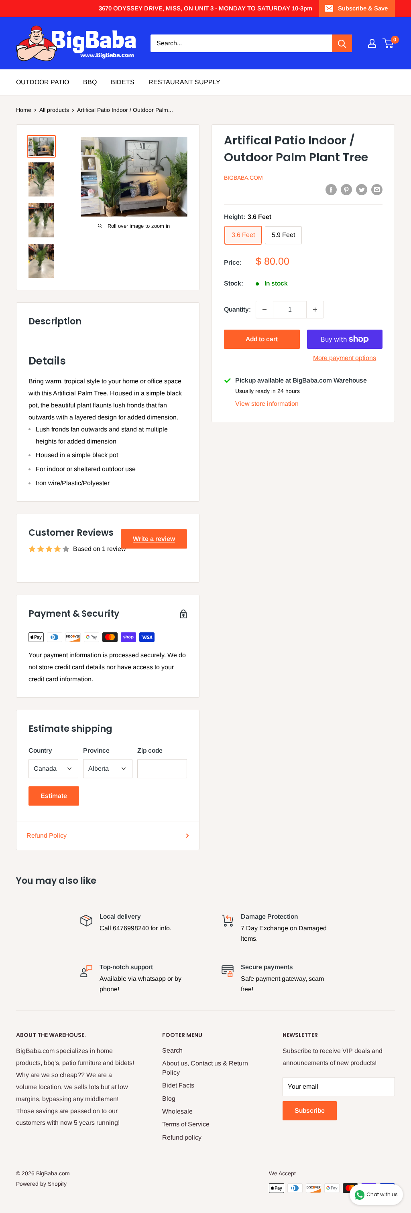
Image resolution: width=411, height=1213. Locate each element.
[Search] (342, 43)
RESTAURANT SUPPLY (184, 82)
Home (23, 110)
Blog (168, 1098)
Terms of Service (186, 1124)
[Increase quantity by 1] (315, 309)
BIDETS (122, 82)
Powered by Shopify (41, 1184)
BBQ (90, 82)
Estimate (54, 795)
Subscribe (310, 1110)
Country (40, 750)
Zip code (150, 750)
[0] (388, 43)
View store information (267, 403)
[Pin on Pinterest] (346, 189)
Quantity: (237, 309)
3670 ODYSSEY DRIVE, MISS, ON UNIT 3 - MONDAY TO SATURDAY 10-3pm (205, 8)
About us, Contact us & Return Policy (205, 1067)
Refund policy (181, 1137)
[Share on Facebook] (331, 189)
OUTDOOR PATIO (42, 82)
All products (54, 110)
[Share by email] (377, 189)
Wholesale (177, 1111)
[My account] (372, 43)
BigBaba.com (243, 177)
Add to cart (262, 339)
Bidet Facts (178, 1085)
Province (96, 750)
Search (172, 1050)
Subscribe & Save (363, 8)
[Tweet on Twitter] (361, 189)
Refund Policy (46, 835)
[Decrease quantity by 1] (264, 309)
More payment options (344, 357)
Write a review (154, 538)
